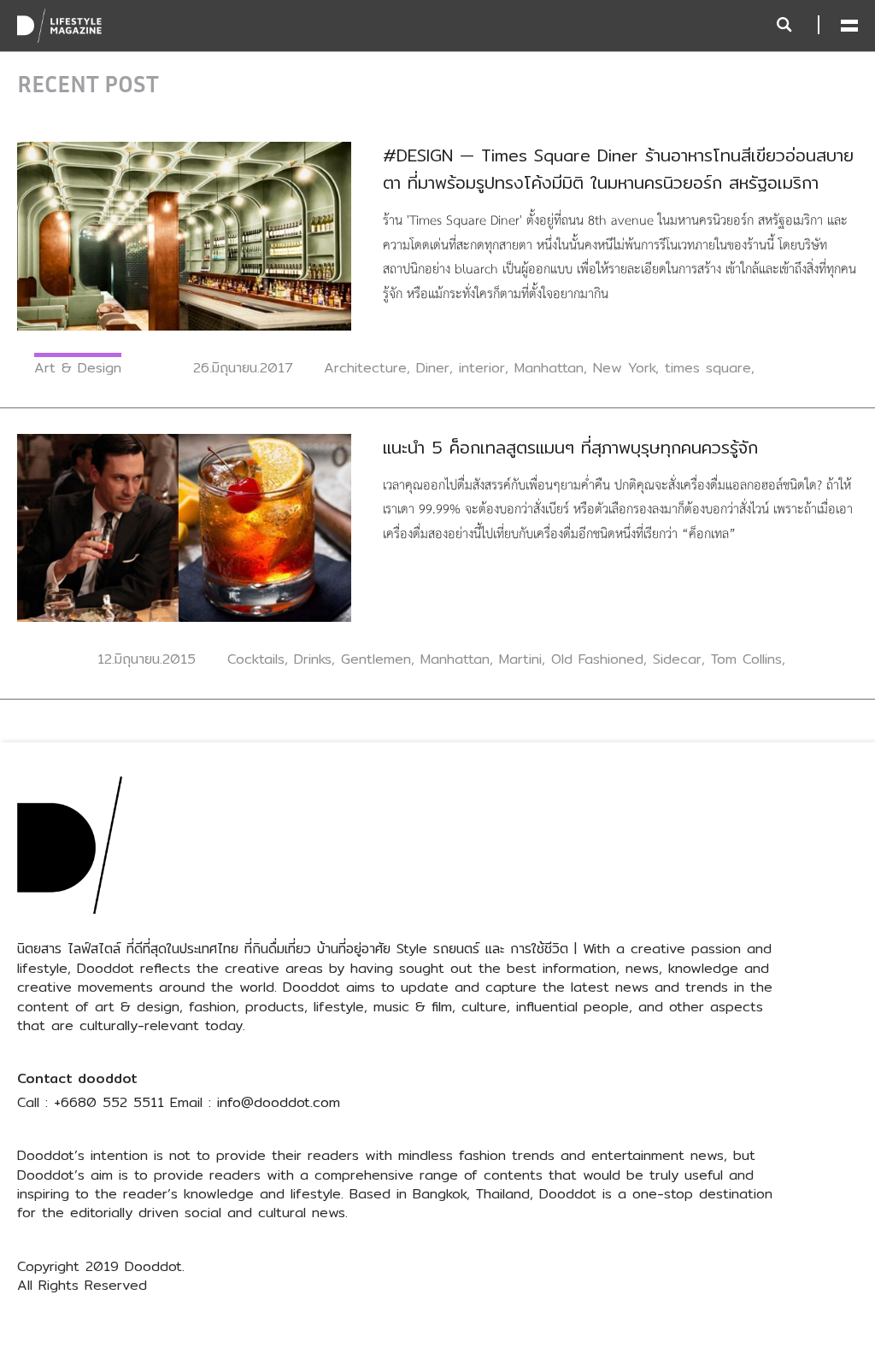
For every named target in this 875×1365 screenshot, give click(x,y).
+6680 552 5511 (109, 1102)
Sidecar (677, 659)
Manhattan (549, 367)
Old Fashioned (597, 659)
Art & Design (77, 367)
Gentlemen (376, 659)
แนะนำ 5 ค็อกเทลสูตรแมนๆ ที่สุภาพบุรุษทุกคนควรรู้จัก (570, 447)
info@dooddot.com (278, 1102)
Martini (520, 659)
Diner (432, 367)
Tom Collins (746, 659)
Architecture (365, 367)
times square (708, 367)
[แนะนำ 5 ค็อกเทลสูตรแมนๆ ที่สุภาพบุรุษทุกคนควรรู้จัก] (184, 526)
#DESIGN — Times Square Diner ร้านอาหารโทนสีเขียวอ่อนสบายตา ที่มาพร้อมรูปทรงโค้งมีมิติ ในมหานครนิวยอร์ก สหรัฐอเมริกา (618, 169)
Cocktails (256, 659)
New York (624, 367)
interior (482, 367)
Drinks (313, 659)
